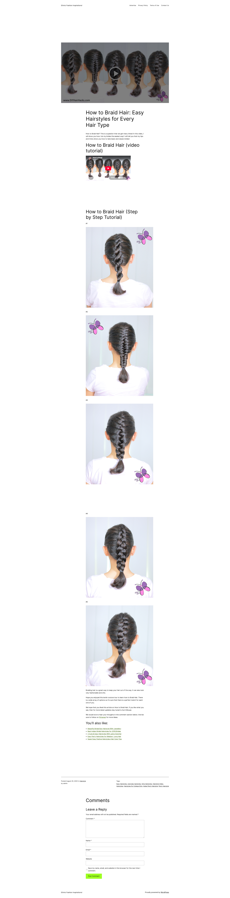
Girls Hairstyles (147, 784)
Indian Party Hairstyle (150, 786)
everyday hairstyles (134, 784)
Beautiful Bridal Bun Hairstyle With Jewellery (104, 729)
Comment (90, 819)
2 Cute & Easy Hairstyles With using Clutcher (104, 734)
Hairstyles (119, 786)
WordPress (165, 892)
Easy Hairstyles (121, 784)
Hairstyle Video (158, 784)
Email (88, 850)
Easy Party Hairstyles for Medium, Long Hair (104, 736)
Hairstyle (83, 781)
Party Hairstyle (164, 786)
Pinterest (102, 717)
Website (89, 859)
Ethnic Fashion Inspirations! (71, 5)
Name (89, 841)
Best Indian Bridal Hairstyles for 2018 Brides (104, 731)
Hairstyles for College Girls (133, 786)
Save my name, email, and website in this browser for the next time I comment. (114, 869)
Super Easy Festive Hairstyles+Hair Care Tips (105, 739)
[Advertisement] (115, 29)
